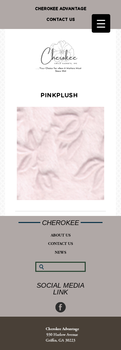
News (60, 252)
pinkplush (59, 96)
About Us (61, 235)
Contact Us (60, 20)
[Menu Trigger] (101, 23)
